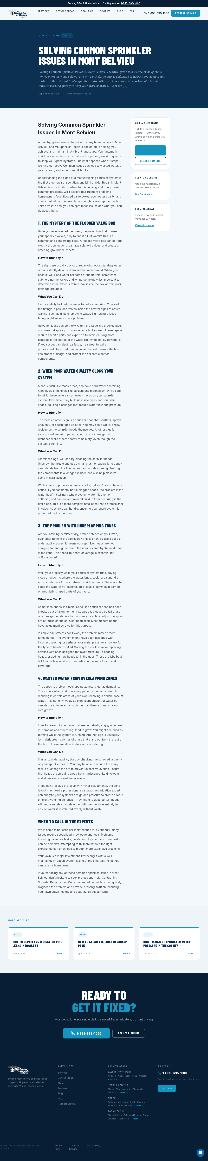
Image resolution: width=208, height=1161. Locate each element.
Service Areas (65, 11)
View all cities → (144, 225)
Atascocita (138, 1089)
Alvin (118, 1089)
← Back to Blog (49, 35)
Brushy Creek (125, 1105)
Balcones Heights (132, 1115)
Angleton (126, 1089)
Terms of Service (74, 1147)
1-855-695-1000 (130, 3)
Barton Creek (129, 1102)
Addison (112, 1076)
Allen (127, 1076)
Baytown (112, 1092)
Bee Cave (112, 1105)
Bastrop (141, 1102)
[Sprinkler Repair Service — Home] (18, 13)
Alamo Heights (115, 1115)
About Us (87, 11)
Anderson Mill (114, 1102)
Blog (120, 11)
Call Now (167, 1088)
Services (43, 11)
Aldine (111, 1089)
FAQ (132, 11)
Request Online (150, 161)
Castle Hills (123, 1119)
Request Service (185, 13)
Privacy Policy (58, 1147)
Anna (134, 1076)
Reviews (105, 11)
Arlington (143, 1076)
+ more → (112, 1079)
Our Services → (144, 194)
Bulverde (112, 1119)
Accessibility (93, 1145)
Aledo (121, 1076)
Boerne (146, 1115)
